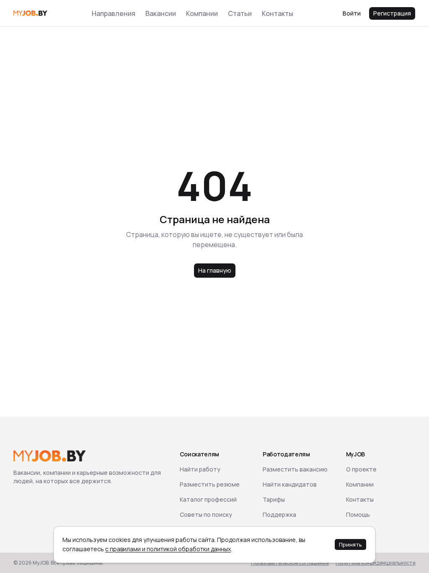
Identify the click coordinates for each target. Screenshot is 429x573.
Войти (352, 13)
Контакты (277, 13)
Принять (350, 544)
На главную (214, 270)
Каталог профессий (208, 499)
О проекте (361, 469)
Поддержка (279, 514)
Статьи (240, 13)
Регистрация (392, 13)
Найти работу (200, 469)
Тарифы (274, 499)
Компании (202, 13)
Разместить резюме (210, 484)
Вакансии (160, 13)
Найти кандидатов (290, 484)
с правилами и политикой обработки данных (168, 549)
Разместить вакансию (295, 469)
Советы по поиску (206, 514)
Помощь (358, 514)
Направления (113, 13)
